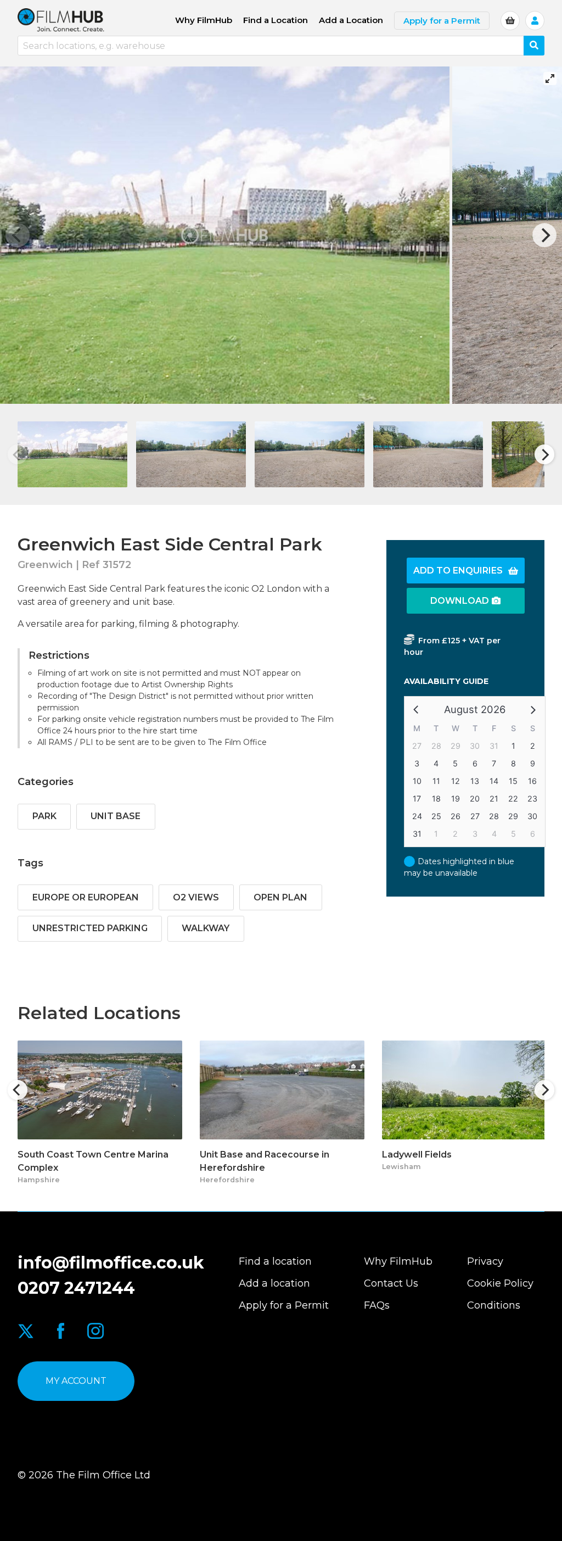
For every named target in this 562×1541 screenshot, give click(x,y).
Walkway (205, 928)
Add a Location (351, 20)
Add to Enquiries (458, 570)
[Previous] (17, 1090)
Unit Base (115, 816)
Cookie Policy (500, 1283)
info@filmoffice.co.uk (111, 1263)
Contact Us (391, 1283)
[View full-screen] (550, 78)
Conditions (493, 1305)
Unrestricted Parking (90, 928)
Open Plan (280, 897)
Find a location (275, 1261)
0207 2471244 (76, 1288)
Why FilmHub (203, 20)
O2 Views (196, 897)
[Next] (544, 235)
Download (459, 601)
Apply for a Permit (441, 20)
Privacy (485, 1261)
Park (44, 816)
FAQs (377, 1305)
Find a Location (275, 20)
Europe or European (85, 897)
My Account (76, 1381)
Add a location (274, 1283)
